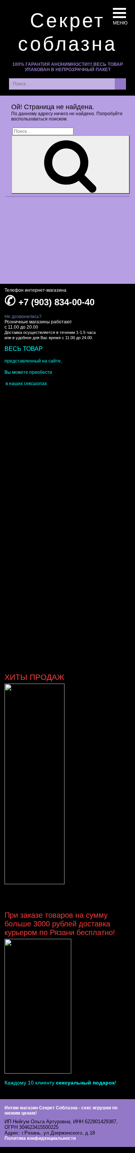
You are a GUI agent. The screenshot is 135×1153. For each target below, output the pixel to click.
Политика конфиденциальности (40, 1138)
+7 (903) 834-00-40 (56, 302)
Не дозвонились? (23, 316)
